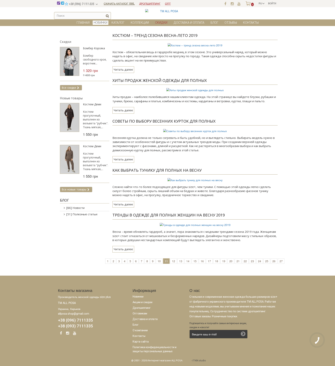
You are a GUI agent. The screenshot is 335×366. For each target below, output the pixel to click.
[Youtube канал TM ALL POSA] (239, 3)
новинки (100, 22)
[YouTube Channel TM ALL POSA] (74, 334)
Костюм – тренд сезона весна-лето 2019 (154, 35)
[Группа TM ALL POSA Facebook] (225, 3)
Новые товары (71, 98)
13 (180, 261)
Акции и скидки (142, 302)
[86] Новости (75, 208)
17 (209, 261)
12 (173, 261)
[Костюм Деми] (69, 117)
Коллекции (140, 22)
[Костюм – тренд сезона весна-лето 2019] (195, 45)
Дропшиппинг (142, 307)
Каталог (117, 22)
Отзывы (230, 22)
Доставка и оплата (189, 22)
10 (159, 261)
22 (245, 261)
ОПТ (168, 3)
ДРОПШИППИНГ (150, 3)
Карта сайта (141, 341)
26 (273, 261)
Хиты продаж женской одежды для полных (159, 80)
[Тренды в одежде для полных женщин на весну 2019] (195, 224)
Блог (214, 22)
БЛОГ (64, 200)
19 (223, 261)
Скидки (161, 22)
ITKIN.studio (199, 360)
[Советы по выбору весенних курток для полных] (195, 130)
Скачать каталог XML (119, 3)
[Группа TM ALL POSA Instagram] (232, 3)
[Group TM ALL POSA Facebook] (61, 334)
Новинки (138, 296)
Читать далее (123, 69)
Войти (272, 3)
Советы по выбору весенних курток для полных (164, 121)
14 (187, 261)
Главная (83, 22)
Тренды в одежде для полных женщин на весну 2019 (168, 215)
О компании (140, 330)
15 (195, 261)
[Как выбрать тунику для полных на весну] (195, 179)
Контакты (251, 22)
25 (266, 261)
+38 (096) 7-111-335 (81, 4)
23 (252, 261)
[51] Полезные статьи (81, 214)
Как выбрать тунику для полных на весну (157, 170)
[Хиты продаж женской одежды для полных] (195, 90)
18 (216, 261)
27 (281, 261)
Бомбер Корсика (94, 48)
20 (230, 261)
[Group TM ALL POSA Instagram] (68, 334)
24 (259, 261)
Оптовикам (140, 313)
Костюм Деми (92, 104)
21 (238, 261)
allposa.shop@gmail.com (73, 313)
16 (202, 261)
